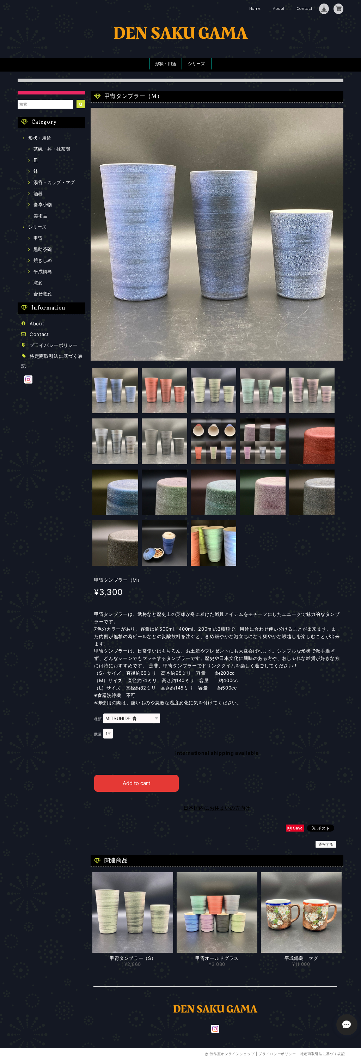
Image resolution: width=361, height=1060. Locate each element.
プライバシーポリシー (54, 345)
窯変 (38, 283)
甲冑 (38, 238)
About (279, 8)
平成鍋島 (42, 271)
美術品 (40, 216)
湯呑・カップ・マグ (54, 182)
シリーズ (196, 63)
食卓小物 (42, 204)
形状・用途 (165, 63)
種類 (98, 719)
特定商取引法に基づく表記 (322, 1054)
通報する (326, 844)
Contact (305, 8)
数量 (98, 734)
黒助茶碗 (42, 249)
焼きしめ (42, 260)
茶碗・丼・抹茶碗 (51, 149)
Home (255, 8)
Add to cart (136, 783)
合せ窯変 (42, 293)
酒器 (38, 193)
